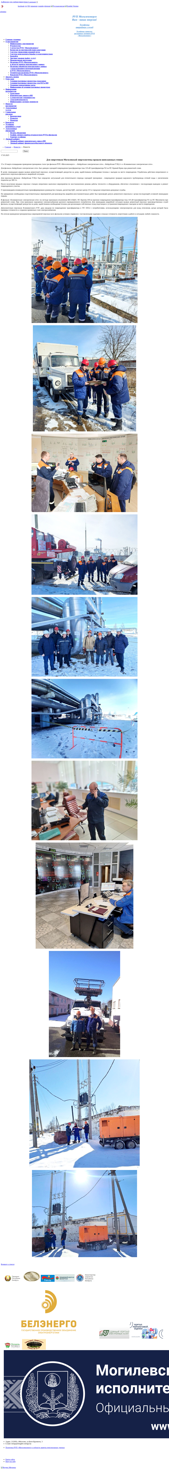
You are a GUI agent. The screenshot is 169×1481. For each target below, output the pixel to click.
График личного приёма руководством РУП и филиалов (33, 135)
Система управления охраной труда (25, 52)
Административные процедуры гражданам (28, 81)
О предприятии (12, 42)
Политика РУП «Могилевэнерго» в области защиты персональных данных (27, 63)
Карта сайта (10, 1459)
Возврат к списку (8, 1264)
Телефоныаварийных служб (84, 26)
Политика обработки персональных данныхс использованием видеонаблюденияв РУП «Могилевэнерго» (28, 68)
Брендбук (14, 56)
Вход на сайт (11, 1461)
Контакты (10, 122)
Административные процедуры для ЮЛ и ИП (29, 83)
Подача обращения (18, 133)
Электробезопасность (19, 100)
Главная (8, 147)
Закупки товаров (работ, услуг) (23, 58)
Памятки (14, 120)
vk (26, 6)
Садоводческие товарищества (22, 98)
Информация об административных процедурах (30, 87)
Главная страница (13, 40)
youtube (41, 6)
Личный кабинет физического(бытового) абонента (31, 143)
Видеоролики (15, 116)
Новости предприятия (11, 105)
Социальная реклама (11, 113)
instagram (33, 6)
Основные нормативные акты (22, 85)
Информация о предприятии (22, 44)
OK (28, 6)
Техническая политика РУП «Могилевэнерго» (29, 73)
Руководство (15, 46)
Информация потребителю (11, 90)
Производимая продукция (21, 60)
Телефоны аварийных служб (13, 126)
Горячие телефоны (18, 137)
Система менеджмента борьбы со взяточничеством (31, 54)
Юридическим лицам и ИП (21, 95)
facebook (21, 6)
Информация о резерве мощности (24, 102)
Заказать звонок (12, 77)
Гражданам (15, 93)
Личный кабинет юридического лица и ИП (28, 141)
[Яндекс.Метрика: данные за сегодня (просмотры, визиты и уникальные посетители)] (8, 1467)
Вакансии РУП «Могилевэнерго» (24, 75)
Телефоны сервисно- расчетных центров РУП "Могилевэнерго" (84, 34)
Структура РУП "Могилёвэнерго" (24, 48)
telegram (47, 6)
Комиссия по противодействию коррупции (28, 50)
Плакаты (14, 118)
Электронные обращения (11, 130)
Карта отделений (10, 8)
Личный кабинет (8, 4)
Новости (17, 147)
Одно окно (10, 79)
